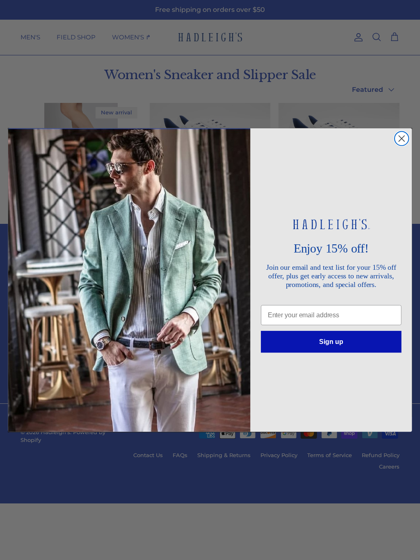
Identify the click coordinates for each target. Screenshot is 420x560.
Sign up (331, 341)
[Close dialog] (402, 139)
